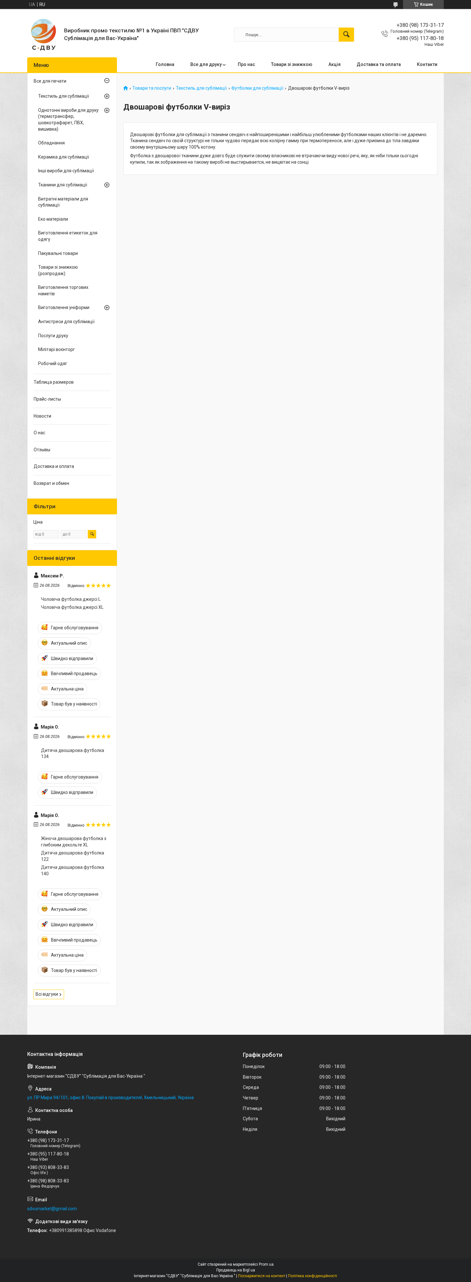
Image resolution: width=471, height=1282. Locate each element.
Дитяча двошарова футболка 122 (72, 856)
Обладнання (51, 142)
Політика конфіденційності (312, 1276)
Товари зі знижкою (291, 64)
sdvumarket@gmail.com (52, 1208)
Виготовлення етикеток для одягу (67, 236)
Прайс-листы (47, 399)
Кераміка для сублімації (63, 156)
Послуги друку (53, 335)
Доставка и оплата (54, 466)
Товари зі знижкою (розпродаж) (58, 270)
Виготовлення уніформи (63, 307)
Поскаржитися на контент (261, 1276)
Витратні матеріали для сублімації (63, 202)
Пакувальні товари (58, 253)
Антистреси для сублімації (66, 321)
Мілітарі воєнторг (56, 349)
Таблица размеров (54, 382)
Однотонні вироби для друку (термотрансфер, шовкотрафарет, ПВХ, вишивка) (68, 120)
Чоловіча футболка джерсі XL (72, 607)
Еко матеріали (53, 219)
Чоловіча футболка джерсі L (71, 599)
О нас (39, 432)
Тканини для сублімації (62, 184)
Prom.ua (266, 1264)
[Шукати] (346, 35)
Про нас (246, 64)
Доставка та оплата (379, 64)
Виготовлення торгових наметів (63, 290)
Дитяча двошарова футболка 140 (72, 870)
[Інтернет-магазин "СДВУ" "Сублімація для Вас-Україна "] (43, 35)
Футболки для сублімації (257, 88)
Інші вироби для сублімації (66, 170)
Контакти (427, 64)
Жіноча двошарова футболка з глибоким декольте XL (73, 841)
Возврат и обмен (51, 483)
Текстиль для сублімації (201, 88)
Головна (165, 64)
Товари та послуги (151, 88)
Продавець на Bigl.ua (235, 1270)
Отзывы (42, 449)
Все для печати (50, 81)
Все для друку (206, 64)
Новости (42, 416)
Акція (334, 64)
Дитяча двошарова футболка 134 (72, 753)
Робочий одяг (52, 363)
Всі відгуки (47, 994)
